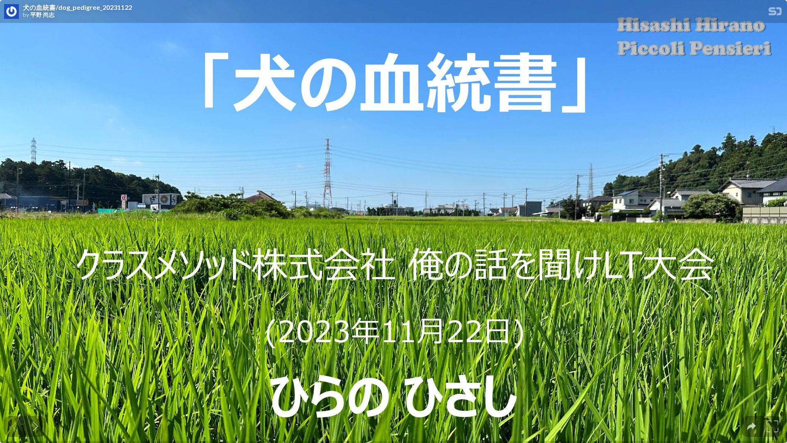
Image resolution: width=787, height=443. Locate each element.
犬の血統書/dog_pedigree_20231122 (77, 7)
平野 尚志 (42, 15)
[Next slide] (35, 426)
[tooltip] (751, 426)
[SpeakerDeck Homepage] (775, 13)
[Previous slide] (14, 426)
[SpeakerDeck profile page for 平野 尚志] (11, 12)
